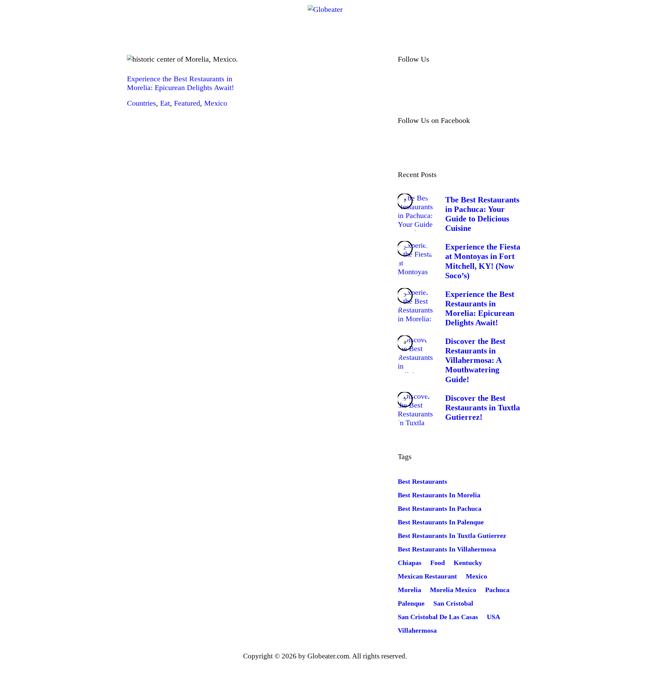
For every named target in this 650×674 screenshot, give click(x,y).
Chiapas (409, 562)
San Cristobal (453, 603)
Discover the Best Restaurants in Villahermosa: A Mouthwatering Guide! (475, 360)
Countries (141, 103)
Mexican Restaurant (427, 576)
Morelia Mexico (453, 589)
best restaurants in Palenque (441, 522)
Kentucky (468, 562)
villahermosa (417, 630)
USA (493, 617)
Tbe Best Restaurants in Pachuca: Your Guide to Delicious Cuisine (482, 214)
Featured (187, 103)
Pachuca (497, 589)
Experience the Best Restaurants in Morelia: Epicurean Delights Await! (180, 83)
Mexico (215, 103)
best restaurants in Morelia (439, 495)
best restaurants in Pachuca (439, 508)
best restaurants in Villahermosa (447, 549)
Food (437, 562)
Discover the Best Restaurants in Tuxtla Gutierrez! (482, 407)
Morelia (409, 589)
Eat (165, 103)
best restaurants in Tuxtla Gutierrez (452, 535)
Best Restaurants (422, 481)
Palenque (411, 603)
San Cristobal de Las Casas (438, 617)
